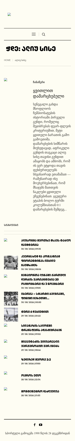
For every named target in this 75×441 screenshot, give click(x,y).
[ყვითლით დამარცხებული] (14, 88)
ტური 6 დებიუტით (35, 312)
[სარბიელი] (38, 14)
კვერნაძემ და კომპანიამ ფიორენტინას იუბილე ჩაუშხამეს (40, 260)
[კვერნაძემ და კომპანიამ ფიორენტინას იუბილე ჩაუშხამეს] (11, 262)
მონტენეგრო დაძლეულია (40, 391)
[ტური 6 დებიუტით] (11, 314)
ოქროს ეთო (31, 375)
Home (7, 60)
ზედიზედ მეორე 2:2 (36, 359)
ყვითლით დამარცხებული (48, 93)
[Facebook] (34, 424)
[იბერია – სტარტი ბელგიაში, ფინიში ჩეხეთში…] (11, 298)
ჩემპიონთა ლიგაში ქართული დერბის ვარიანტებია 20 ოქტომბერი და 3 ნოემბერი (43, 279)
